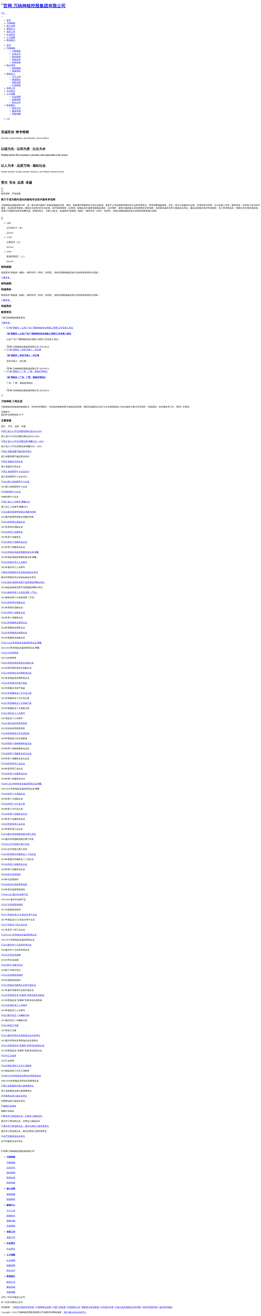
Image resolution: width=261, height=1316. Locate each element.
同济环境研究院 (150, 1307)
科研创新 (16, 62)
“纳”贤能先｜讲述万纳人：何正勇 (23, 355)
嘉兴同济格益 (165, 1307)
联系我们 (11, 40)
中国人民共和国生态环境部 (128, 1307)
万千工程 (16, 77)
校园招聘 (16, 99)
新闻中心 (11, 29)
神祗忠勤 (16, 82)
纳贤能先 (16, 79)
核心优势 (11, 26)
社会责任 (11, 34)
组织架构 (16, 57)
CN (3, 13)
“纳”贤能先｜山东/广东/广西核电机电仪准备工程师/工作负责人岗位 (39, 333)
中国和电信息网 (43, 1307)
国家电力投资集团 (90, 1307)
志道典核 (16, 85)
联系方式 (16, 108)
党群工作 (11, 31)
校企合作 (16, 102)
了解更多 (6, 277)
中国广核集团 (59, 1307)
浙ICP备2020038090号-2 (75, 1312)
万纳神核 (11, 23)
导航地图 (16, 114)
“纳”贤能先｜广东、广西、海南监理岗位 (26, 377)
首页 (9, 20)
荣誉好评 (16, 59)
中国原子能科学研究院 (23, 1307)
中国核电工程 (73, 1307)
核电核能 (16, 68)
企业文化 (16, 54)
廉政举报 (16, 111)
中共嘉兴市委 (107, 1307)
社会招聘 (16, 97)
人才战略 (11, 37)
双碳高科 (16, 71)
